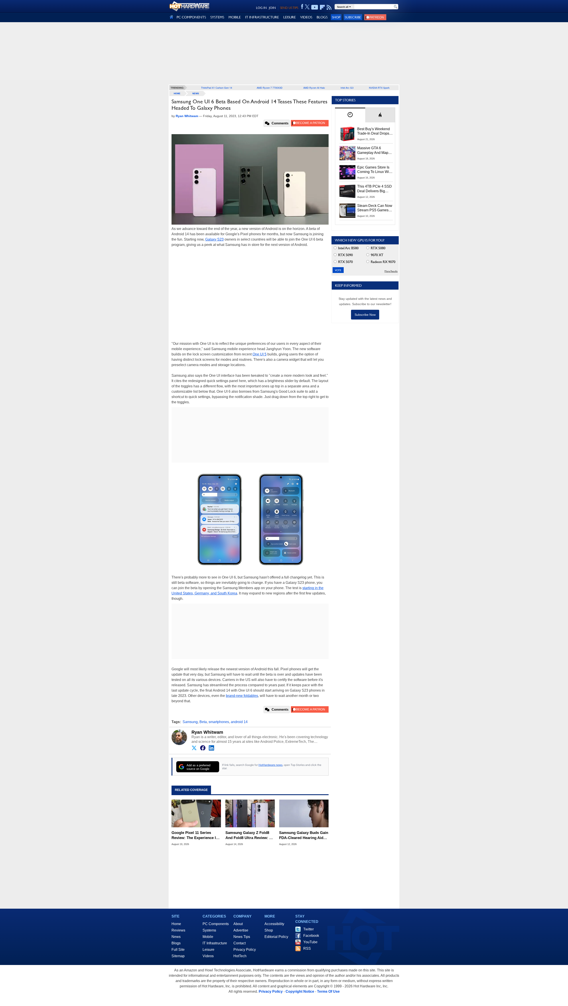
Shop (336, 17)
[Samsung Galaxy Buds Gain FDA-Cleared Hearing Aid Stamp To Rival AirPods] (304, 814)
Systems (209, 930)
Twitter (308, 929)
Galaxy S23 (214, 239)
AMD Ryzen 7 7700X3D (269, 87)
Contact (239, 943)
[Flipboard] (322, 7)
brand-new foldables (242, 696)
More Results (391, 271)
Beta (203, 722)
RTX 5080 (377, 248)
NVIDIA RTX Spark (379, 87)
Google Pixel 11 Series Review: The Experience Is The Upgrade (195, 835)
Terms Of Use (328, 991)
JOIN (272, 8)
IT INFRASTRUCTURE (262, 17)
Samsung (190, 722)
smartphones (219, 722)
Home (176, 924)
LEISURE (289, 17)
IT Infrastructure (215, 943)
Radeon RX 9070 (382, 262)
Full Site (178, 949)
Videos (208, 956)
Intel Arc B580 (348, 248)
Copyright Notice (300, 991)
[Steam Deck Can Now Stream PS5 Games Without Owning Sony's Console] (347, 211)
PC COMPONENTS (191, 17)
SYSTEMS (217, 17)
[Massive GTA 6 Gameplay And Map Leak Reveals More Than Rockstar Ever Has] (347, 153)
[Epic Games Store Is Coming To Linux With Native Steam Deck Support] (347, 172)
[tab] (350, 115)
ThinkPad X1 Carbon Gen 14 (216, 87)
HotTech (240, 956)
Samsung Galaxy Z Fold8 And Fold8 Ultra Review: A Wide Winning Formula (248, 835)
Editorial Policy (276, 937)
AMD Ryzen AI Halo (314, 87)
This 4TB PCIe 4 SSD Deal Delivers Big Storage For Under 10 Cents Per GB (374, 188)
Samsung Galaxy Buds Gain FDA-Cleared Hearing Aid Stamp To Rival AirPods (303, 835)
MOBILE (235, 17)
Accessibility (274, 924)
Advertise (240, 930)
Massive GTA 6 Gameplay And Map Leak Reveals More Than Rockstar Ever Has (373, 150)
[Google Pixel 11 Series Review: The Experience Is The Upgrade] (196, 814)
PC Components (216, 924)
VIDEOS (306, 17)
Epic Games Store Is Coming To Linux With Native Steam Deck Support (374, 169)
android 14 (239, 722)
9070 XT (376, 255)
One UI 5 (259, 354)
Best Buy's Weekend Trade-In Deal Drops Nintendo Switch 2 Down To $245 (373, 131)
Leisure (208, 949)
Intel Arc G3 (347, 87)
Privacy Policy (244, 949)
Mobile (208, 937)
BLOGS (322, 17)
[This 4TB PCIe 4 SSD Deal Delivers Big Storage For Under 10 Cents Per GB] (347, 191)
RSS (307, 948)
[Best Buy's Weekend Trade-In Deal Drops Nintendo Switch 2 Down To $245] (347, 134)
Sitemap (178, 956)
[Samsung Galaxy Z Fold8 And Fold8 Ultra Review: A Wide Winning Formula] (250, 814)
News (195, 93)
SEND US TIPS (289, 8)
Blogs (176, 943)
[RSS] (329, 7)
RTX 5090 (345, 255)
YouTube (310, 942)
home (177, 93)
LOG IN (261, 8)
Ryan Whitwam (207, 732)
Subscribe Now (365, 314)
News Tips (241, 937)
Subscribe (353, 17)
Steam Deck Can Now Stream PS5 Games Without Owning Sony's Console (374, 208)
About (238, 924)
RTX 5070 (345, 262)
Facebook (311, 935)
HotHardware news (270, 765)
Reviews (178, 930)
